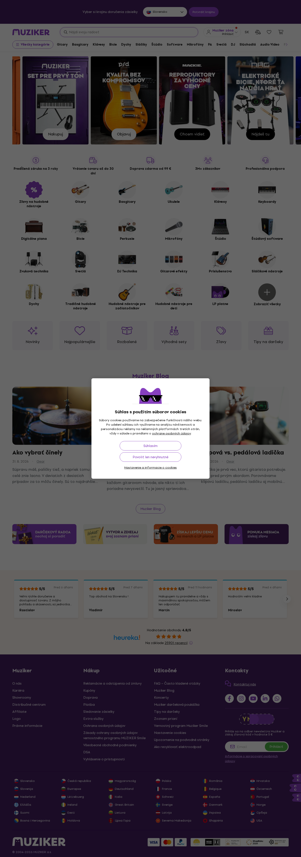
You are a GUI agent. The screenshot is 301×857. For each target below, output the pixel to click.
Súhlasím (150, 446)
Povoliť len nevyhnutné (150, 457)
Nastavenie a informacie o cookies (150, 467)
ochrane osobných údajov (171, 433)
